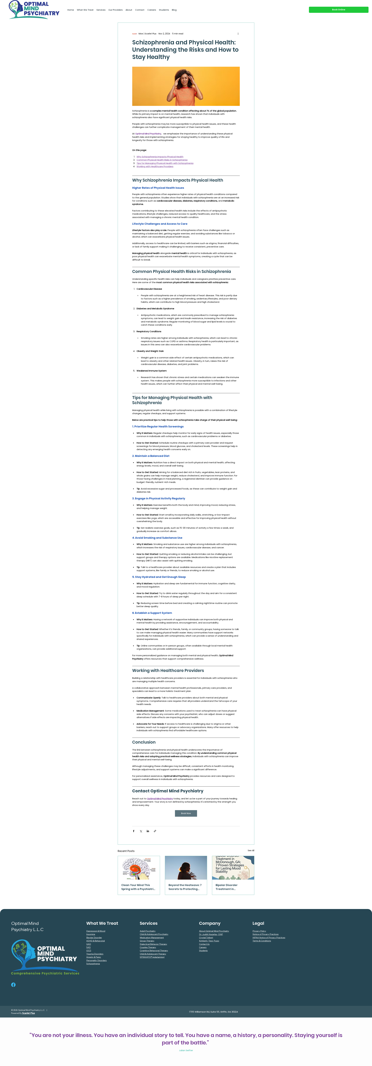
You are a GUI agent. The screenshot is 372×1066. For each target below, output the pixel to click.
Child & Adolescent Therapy (153, 954)
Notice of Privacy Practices (266, 934)
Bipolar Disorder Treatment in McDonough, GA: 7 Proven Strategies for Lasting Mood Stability (233, 887)
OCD (88, 950)
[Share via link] (155, 831)
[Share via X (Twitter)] (140, 831)
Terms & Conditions (262, 940)
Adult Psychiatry (147, 931)
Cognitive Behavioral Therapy (154, 950)
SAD (88, 947)
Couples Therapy (148, 947)
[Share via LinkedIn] (147, 831)
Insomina (90, 934)
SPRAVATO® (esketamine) (152, 957)
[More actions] (238, 34)
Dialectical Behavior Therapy (153, 944)
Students (203, 950)
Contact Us (204, 944)
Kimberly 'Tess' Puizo (209, 940)
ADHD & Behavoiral (95, 940)
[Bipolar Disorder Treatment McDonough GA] (233, 868)
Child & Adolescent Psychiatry (154, 934)
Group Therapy (147, 940)
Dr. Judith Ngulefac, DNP (211, 934)
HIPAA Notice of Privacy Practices (269, 937)
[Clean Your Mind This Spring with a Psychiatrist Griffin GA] (139, 868)
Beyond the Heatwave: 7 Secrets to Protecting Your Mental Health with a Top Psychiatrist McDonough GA (185, 887)
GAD (88, 944)
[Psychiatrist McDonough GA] (186, 868)
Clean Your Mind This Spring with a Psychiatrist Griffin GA (138, 887)
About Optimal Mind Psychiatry (214, 931)
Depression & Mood (95, 931)
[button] (85, 10)
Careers (202, 947)
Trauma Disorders (94, 954)
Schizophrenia (93, 963)
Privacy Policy (259, 931)
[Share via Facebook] (133, 831)
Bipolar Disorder (94, 937)
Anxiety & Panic (93, 957)
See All (251, 850)
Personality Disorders (96, 960)
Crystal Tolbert (206, 937)
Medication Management (152, 937)
